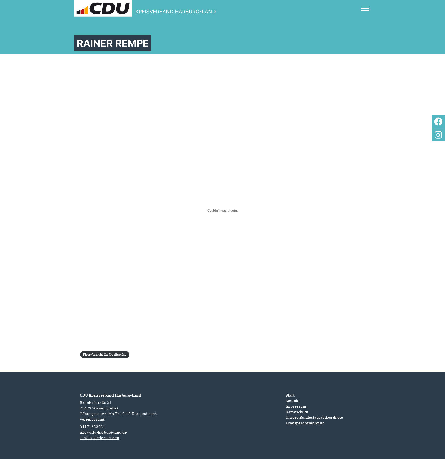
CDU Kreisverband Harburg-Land (110, 395)
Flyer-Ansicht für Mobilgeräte (104, 354)
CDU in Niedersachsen (99, 437)
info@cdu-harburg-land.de (103, 432)
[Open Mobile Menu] (365, 8)
